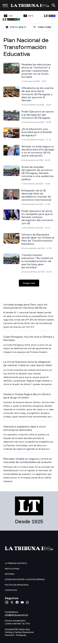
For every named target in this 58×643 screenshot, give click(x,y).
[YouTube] (22, 602)
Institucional (12, 568)
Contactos (11, 590)
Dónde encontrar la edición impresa (25, 579)
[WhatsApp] (27, 602)
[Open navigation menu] (5, 6)
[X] (12, 602)
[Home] (30, 5)
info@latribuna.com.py (16, 615)
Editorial (10, 574)
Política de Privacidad (17, 585)
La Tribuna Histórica (16, 563)
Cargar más (29, 283)
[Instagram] (7, 602)
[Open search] (53, 5)
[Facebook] (17, 602)
